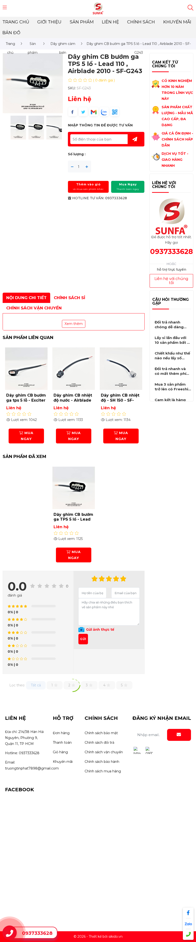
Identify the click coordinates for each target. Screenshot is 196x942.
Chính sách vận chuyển (104, 752)
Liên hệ (110, 22)
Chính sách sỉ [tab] (69, 297)
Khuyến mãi (177, 22)
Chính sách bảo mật (101, 733)
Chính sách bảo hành (102, 761)
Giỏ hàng (60, 752)
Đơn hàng (61, 733)
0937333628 (171, 251)
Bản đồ (11, 32)
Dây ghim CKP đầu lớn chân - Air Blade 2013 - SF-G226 (120, 402)
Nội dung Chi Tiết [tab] (26, 297)
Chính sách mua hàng (103, 771)
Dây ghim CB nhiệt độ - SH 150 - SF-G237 (73, 400)
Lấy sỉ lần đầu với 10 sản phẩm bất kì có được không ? (172, 342)
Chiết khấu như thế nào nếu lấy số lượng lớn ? (172, 358)
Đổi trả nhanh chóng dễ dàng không (169, 327)
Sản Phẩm (82, 22)
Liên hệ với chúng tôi (171, 280)
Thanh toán (62, 742)
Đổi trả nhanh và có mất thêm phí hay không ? (170, 373)
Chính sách (141, 22)
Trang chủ (15, 22)
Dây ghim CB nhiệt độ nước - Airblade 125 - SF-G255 (25, 400)
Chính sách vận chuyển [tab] (34, 308)
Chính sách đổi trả (99, 742)
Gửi (83, 639)
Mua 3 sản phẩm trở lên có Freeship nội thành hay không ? (173, 391)
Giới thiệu (49, 22)
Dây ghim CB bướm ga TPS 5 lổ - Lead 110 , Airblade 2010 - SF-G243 (74, 522)
